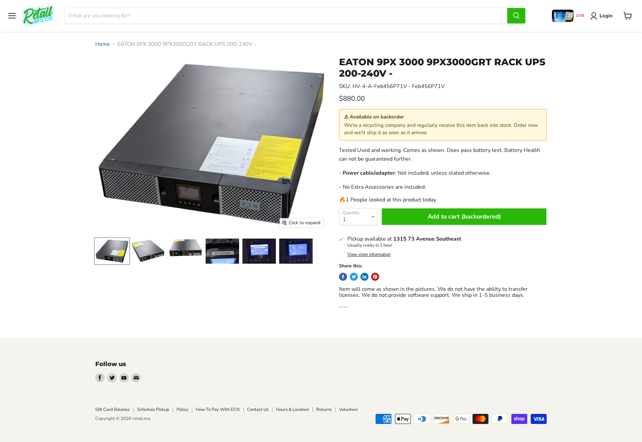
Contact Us (258, 410)
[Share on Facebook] (343, 277)
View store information (369, 254)
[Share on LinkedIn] (364, 277)
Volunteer (348, 410)
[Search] (516, 15)
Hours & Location (292, 410)
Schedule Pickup (153, 410)
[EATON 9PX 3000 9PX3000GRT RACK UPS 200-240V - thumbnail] (112, 251)
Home (102, 44)
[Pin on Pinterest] (375, 277)
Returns (324, 410)
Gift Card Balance (112, 410)
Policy (182, 410)
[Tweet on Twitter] (354, 277)
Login (606, 15)
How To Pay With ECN (218, 410)
